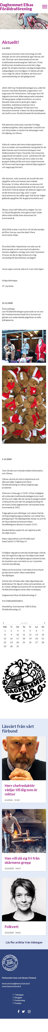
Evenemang (19, 1000)
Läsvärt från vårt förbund (18, 728)
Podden (17, 1003)
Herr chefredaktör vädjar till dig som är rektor (21, 789)
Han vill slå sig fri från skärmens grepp (22, 860)
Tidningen (19, 994)
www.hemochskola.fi (11, 986)
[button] (44, 6)
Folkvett (12, 926)
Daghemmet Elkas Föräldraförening (16, 7)
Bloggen (18, 997)
